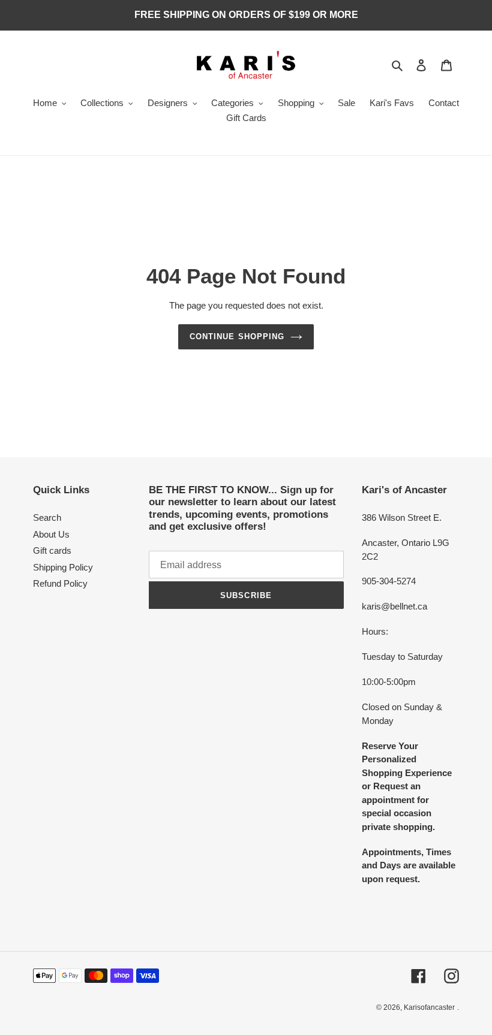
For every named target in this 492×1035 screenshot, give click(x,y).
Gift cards (52, 550)
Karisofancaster (429, 1007)
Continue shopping (237, 336)
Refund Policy (60, 583)
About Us (51, 534)
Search (47, 517)
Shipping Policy (63, 567)
